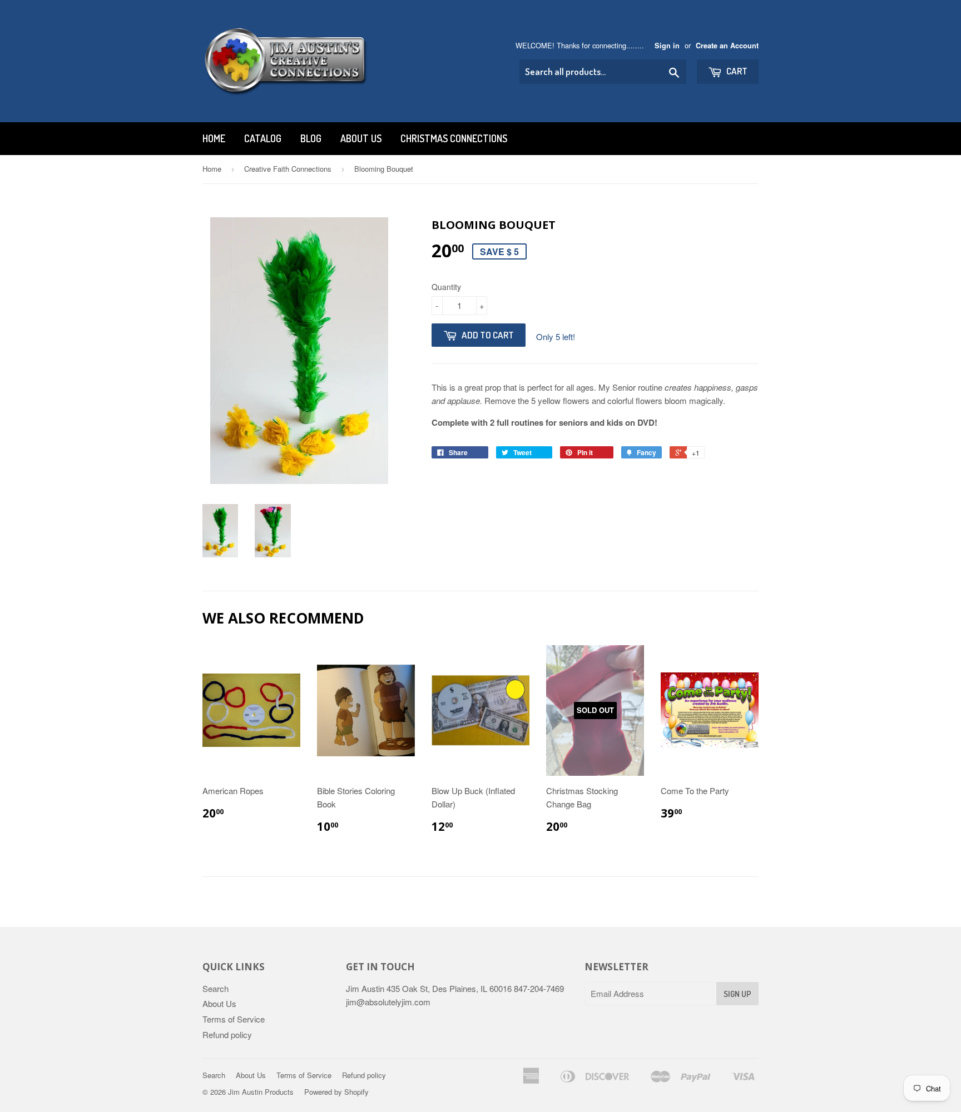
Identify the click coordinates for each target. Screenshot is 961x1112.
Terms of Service (233, 1019)
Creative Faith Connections (287, 168)
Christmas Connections (453, 138)
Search (215, 988)
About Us (361, 138)
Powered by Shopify (336, 1091)
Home (213, 138)
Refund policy (227, 1034)
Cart (736, 71)
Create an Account (727, 46)
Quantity (446, 286)
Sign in (667, 46)
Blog (310, 138)
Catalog (262, 138)
